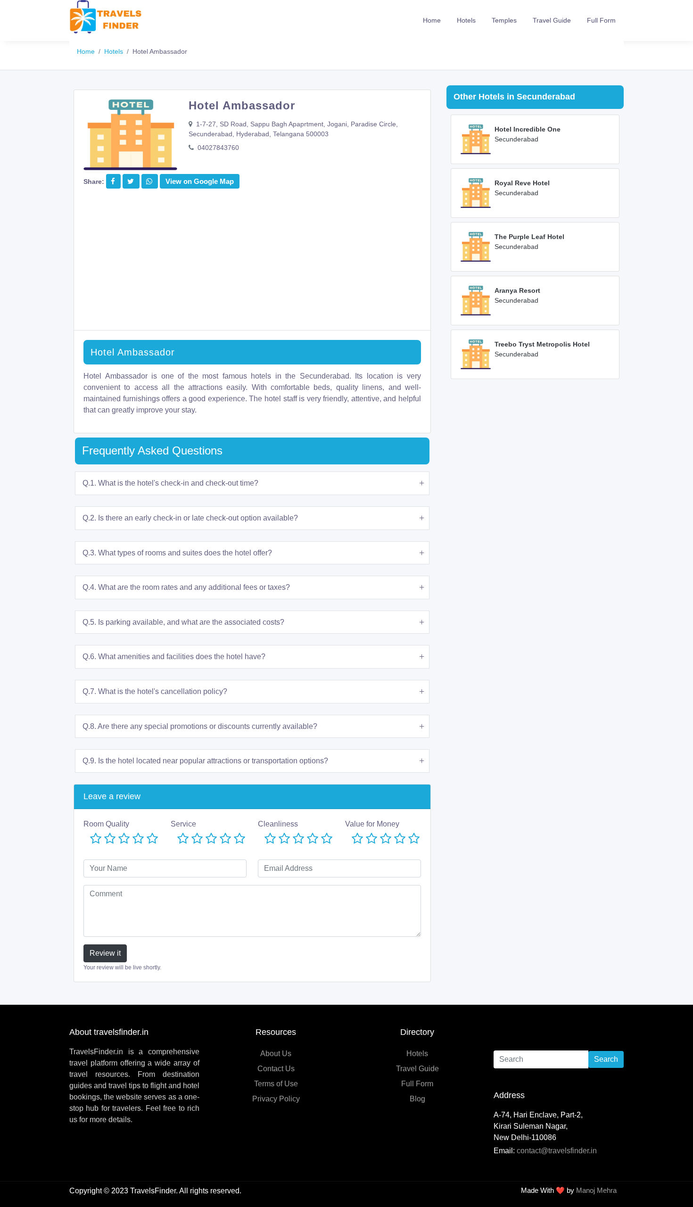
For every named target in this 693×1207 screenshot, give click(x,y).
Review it (105, 953)
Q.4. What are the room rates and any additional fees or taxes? (186, 587)
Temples (504, 20)
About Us (275, 1054)
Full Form (601, 20)
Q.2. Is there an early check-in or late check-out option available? (190, 518)
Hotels (466, 20)
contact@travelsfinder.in (557, 1151)
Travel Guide (552, 20)
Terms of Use (276, 1084)
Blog (417, 1099)
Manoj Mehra (596, 1190)
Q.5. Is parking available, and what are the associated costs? (183, 622)
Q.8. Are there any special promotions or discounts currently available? (199, 726)
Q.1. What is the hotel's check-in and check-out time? (170, 483)
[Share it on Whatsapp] (149, 181)
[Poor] (110, 839)
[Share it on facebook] (113, 181)
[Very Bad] (96, 839)
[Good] (138, 839)
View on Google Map (199, 181)
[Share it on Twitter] (130, 181)
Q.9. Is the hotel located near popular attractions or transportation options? (205, 761)
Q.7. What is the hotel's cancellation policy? (154, 691)
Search (606, 1059)
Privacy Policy (276, 1099)
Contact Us (276, 1069)
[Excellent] (152, 839)
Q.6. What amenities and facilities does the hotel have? (173, 657)
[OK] (124, 839)
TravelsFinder (153, 1191)
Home (432, 20)
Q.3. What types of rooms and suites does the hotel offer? (177, 553)
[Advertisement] (252, 264)
